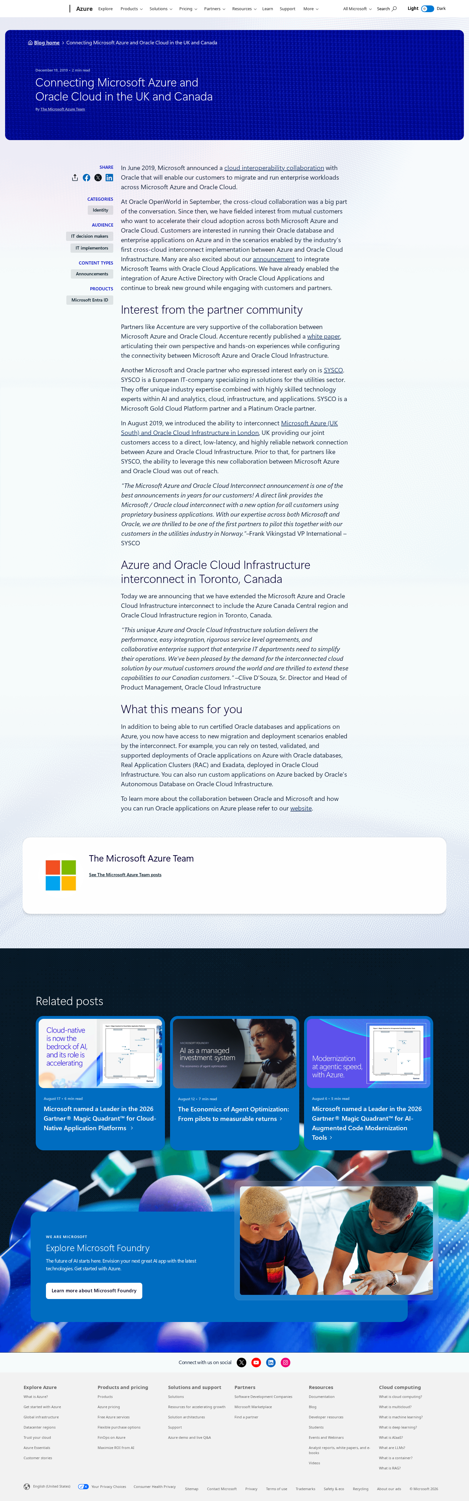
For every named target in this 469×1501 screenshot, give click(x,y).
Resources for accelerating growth (197, 1406)
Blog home (47, 43)
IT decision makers (89, 236)
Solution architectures (186, 1417)
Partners (212, 8)
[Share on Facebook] (86, 177)
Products (129, 8)
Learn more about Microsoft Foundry (94, 1291)
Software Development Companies (263, 1396)
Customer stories (38, 1457)
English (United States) (51, 1486)
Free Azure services (114, 1417)
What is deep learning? (398, 1427)
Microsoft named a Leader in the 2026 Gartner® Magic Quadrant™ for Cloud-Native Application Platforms (100, 1118)
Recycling (360, 1488)
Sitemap (191, 1488)
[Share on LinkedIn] (109, 177)
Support (287, 8)
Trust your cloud (37, 1437)
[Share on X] (98, 177)
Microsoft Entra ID (89, 299)
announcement (274, 259)
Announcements (92, 273)
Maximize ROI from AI (116, 1447)
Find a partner (246, 1417)
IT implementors (92, 247)
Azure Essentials (37, 1447)
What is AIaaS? (391, 1437)
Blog (312, 1406)
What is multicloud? (395, 1406)
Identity (100, 210)
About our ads (389, 1488)
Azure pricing (109, 1406)
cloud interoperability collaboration (274, 168)
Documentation (322, 1396)
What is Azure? (36, 1396)
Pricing (185, 8)
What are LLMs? (392, 1447)
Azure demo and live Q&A (189, 1437)
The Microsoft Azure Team (63, 109)
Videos (314, 1462)
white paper (323, 336)
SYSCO (333, 370)
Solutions (159, 8)
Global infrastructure (41, 1417)
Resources (242, 8)
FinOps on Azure (111, 1437)
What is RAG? (390, 1468)
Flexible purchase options (119, 1427)
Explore (105, 8)
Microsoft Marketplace (253, 1406)
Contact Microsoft (222, 1488)
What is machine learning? (401, 1417)
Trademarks (305, 1488)
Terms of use (276, 1488)
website (301, 808)
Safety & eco (334, 1488)
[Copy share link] (75, 177)
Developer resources (326, 1417)
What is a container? (396, 1457)
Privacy (251, 1488)
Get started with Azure (42, 1406)
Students (316, 1427)
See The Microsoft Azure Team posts (125, 874)
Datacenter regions (40, 1427)
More (308, 8)
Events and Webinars (326, 1437)
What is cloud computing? (400, 1396)
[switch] (427, 8)
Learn (267, 8)
